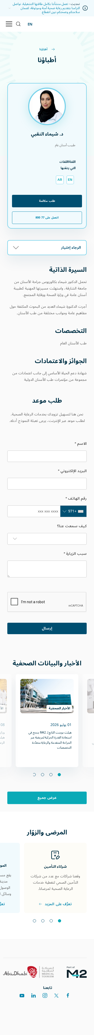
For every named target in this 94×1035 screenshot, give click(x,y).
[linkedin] (33, 995)
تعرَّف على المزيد (58, 904)
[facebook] (68, 995)
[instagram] (45, 995)
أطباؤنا (43, 49)
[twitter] (56, 995)
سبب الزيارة (75, 553)
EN (30, 24)
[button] (8, 8)
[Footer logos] (79, 972)
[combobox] (73, 511)
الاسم (81, 443)
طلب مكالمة (47, 201)
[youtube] (22, 995)
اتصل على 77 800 (47, 218)
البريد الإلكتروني (72, 471)
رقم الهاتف (76, 498)
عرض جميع (47, 798)
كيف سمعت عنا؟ (72, 526)
